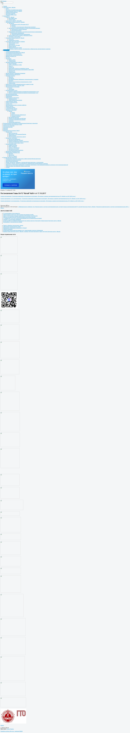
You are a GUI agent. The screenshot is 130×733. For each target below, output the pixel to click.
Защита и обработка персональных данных (13, 225)
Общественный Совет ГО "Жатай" (14, 11)
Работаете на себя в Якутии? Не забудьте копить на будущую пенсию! (19, 217)
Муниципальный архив (11, 94)
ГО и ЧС (8, 57)
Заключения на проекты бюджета (19, 29)
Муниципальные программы (12, 86)
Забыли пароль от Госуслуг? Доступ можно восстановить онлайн (18, 214)
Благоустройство (12, 63)
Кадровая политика (10, 75)
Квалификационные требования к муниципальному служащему (23, 79)
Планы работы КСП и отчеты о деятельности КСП (20, 35)
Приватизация (12, 72)
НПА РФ (11, 153)
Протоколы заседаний (14, 149)
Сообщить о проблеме (10, 185)
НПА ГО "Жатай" (13, 156)
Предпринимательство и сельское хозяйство (16, 105)
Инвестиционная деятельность (13, 74)
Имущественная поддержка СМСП (11, 130)
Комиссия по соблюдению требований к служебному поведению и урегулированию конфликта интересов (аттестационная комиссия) (37, 164)
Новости (11, 66)
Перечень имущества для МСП (16, 140)
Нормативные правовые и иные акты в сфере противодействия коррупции (23, 158)
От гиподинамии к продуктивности (11, 213)
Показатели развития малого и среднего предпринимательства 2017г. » (112, 206)
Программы (11, 89)
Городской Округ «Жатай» (9, 7)
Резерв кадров (12, 83)
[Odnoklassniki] (9, 289)
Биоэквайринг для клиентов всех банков (12, 222)
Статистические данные (11, 108)
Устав (7, 8)
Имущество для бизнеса (11, 138)
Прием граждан (12, 46)
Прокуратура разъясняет (8, 125)
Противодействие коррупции (10, 157)
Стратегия (11, 120)
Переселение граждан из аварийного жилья (19, 68)
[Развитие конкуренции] (11, 531)
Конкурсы (5, 128)
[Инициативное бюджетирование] (10, 467)
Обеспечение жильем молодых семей (12, 226)
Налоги (13, 112)
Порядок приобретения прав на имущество (19, 141)
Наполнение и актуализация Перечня (17, 134)
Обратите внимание (8, 229)
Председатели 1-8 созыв (14, 45)
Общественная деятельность (12, 97)
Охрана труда (9, 103)
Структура (11, 39)
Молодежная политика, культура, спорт (15, 85)
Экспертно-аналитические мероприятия (20, 34)
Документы (11, 23)
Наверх (2, 208)
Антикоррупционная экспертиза (13, 159)
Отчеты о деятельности (14, 147)
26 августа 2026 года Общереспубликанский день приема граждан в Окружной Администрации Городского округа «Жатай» (32, 220)
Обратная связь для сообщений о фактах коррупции (18, 166)
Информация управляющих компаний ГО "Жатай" (15, 227)
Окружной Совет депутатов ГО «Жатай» (15, 41)
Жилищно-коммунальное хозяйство (14, 62)
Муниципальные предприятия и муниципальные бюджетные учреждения (20, 123)
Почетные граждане (10, 13)
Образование (9, 96)
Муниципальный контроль (12, 95)
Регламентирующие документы (16, 150)
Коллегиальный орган (11, 144)
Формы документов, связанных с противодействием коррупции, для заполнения (24, 162)
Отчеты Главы (12, 19)
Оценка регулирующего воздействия (17, 118)
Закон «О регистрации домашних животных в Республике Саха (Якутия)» (20, 215)
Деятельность (12, 44)
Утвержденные (12, 61)
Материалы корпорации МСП (13, 151)
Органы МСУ (6, 16)
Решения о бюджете (16, 116)
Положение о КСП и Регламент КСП (20, 24)
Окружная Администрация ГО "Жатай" (15, 37)
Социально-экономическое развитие (17, 119)
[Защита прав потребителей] (10, 446)
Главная (5, 6)
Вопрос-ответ (9, 131)
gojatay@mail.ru (10, 729)
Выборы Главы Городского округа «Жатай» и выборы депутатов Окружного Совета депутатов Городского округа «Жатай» (31, 231)
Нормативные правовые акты (13, 152)
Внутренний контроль (14, 117)
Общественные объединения (15, 100)
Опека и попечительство (11, 102)
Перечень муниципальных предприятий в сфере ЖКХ (21, 69)
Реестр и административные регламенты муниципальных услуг (23, 92)
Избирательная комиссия (11, 12)
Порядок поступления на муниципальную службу (20, 81)
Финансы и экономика (11, 109)
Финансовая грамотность (14, 122)
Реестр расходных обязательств (18, 114)
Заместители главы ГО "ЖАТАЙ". (14, 20)
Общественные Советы (11, 101)
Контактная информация (14, 139)
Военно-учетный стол (11, 56)
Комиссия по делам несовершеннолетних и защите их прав (19, 84)
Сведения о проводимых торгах (16, 142)
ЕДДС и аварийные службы (15, 64)
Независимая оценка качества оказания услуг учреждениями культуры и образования (23, 230)
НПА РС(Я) (11, 155)
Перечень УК (12, 70)
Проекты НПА (12, 59)
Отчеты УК (11, 67)
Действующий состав (14, 42)
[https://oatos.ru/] (12, 616)
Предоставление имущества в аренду (17, 136)
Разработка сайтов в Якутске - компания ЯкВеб (12, 731)
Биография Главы (13, 18)
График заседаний (13, 145)
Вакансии (11, 77)
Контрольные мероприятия (17, 33)
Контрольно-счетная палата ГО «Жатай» (15, 22)
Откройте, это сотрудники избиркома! (12, 219)
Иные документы (13, 146)
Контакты (11, 80)
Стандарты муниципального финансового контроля (23, 27)
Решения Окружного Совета (15, 47)
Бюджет (10, 111)
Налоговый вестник (8, 127)
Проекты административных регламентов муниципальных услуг (24, 91)
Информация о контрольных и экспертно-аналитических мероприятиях (25, 31)
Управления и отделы (14, 40)
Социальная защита (10, 107)
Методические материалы (12, 161)
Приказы (13, 25)
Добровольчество (13, 98)
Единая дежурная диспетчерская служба (12, 124)
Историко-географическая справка (14, 9)
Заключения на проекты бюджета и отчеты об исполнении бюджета (24, 28)
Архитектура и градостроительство (14, 55)
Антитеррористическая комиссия (13, 53)
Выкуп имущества (13, 133)
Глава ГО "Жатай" (10, 17)
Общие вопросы (12, 135)
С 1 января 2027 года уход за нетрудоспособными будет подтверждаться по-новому (22, 218)
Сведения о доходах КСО (14, 36)
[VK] (9, 271)
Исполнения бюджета (16, 30)
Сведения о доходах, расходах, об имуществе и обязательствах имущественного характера (29, 48)
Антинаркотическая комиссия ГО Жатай (15, 52)
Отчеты (10, 88)
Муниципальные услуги (11, 90)
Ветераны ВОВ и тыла (11, 14)
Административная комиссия (13, 51)
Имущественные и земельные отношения (15, 73)
